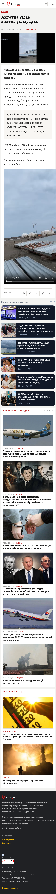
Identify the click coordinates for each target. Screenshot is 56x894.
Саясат (6, 778)
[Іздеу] (52, 4)
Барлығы (48, 410)
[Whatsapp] (43, 293)
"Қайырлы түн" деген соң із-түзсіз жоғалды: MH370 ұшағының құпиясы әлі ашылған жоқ (27, 637)
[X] (37, 293)
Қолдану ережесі (10, 888)
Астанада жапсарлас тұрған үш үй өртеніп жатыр (23, 681)
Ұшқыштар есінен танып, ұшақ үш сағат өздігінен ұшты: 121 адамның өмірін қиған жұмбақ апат (27, 454)
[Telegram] (30, 293)
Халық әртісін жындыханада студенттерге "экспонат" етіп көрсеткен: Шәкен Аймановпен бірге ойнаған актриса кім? (27, 500)
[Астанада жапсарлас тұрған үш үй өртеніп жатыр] (28, 659)
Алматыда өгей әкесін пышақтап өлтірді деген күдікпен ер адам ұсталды (27, 547)
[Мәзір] (3, 4)
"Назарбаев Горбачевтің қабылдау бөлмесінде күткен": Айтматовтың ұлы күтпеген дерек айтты (26, 591)
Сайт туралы (8, 840)
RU (45, 3)
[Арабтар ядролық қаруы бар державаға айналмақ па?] (28, 759)
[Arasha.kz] (13, 4)
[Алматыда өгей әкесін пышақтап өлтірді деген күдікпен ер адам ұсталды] (28, 525)
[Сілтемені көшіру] (49, 293)
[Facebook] (24, 293)
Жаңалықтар (9, 731)
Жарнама (6, 843)
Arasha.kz (30, 29)
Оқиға (20, 449)
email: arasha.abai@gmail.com (15, 881)
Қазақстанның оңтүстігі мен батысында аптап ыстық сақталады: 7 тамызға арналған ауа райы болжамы (28, 736)
